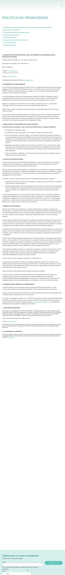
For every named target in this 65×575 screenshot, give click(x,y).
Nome (4, 571)
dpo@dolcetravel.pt (11, 76)
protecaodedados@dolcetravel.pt (41, 302)
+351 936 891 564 (12, 71)
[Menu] (62, 5)
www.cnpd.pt (10, 337)
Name (4, 562)
